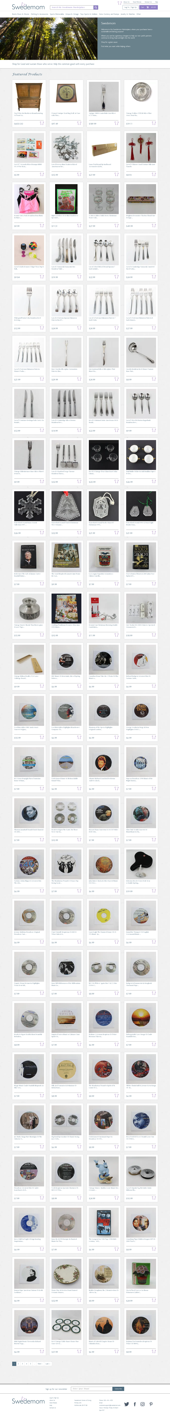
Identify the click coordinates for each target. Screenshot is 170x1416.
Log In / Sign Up (130, 7)
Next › (40, 1364)
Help (156, 2)
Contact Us (148, 2)
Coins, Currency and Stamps (109, 14)
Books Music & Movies (20, 14)
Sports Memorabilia (57, 14)
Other (139, 14)
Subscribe (118, 1389)
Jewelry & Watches (128, 14)
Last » (48, 1364)
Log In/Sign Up (54, 1398)
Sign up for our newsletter (56, 1389)
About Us (126, 2)
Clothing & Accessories (39, 14)
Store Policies (137, 2)
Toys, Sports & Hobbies (88, 14)
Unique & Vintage (72, 14)
